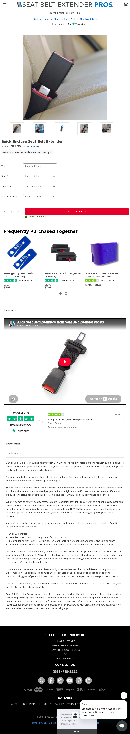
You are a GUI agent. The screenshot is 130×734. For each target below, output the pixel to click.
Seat (4, 176)
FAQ (65, 654)
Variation (6, 186)
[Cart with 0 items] (126, 4)
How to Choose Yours (65, 649)
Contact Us (65, 664)
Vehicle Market (10, 196)
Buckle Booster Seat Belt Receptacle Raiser (103, 275)
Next (125, 128)
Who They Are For (65, 645)
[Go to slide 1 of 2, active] (60, 293)
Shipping (29, 704)
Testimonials (65, 658)
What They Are (65, 641)
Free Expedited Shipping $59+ (53, 19)
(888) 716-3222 (65, 671)
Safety (59, 704)
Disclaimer (12, 452)
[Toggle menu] (4, 4)
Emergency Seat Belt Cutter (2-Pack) (18, 275)
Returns (45, 704)
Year (4, 166)
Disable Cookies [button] (69, 724)
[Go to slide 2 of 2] (66, 293)
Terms (34, 722)
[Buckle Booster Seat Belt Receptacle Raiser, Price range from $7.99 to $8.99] (104, 253)
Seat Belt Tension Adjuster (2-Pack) (63, 275)
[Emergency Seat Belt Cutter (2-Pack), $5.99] (22, 253)
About (15, 704)
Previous (4, 128)
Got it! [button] (77, 731)
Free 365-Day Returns (86, 19)
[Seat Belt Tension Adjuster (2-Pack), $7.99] (63, 253)
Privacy (43, 722)
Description (13, 443)
